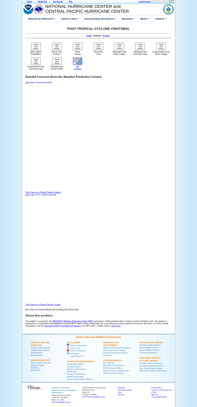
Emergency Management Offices (79, 379)
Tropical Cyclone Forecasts (40, 344)
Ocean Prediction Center (148, 350)
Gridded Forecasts (37, 365)
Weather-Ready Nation (75, 376)
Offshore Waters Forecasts (40, 363)
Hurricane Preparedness (80, 361)
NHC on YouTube (76, 350)
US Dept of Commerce (60, 387)
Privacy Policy (156, 387)
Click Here (116, 326)
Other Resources (112, 360)
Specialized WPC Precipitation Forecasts (62, 326)
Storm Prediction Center (148, 347)
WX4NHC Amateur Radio (112, 373)
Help (119, 392)
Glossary (121, 394)
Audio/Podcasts (36, 352)
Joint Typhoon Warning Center (150, 366)
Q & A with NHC (109, 363)
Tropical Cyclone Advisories (41, 348)
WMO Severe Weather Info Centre (152, 371)
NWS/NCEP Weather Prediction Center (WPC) (73, 321)
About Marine (36, 370)
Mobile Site (42, 1)
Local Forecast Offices (147, 352)
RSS (70, 1)
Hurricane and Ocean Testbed (114, 350)
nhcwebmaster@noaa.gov (61, 402)
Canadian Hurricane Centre (149, 363)
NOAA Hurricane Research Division (116, 348)
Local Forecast (145, 1)
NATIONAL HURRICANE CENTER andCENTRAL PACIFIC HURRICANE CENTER (87, 9)
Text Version (58, 1)
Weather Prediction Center (149, 345)
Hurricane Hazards (74, 366)
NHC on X (73, 348)
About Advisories (37, 355)
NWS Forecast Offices (151, 342)
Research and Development (110, 344)
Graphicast (35, 367)
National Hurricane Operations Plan (116, 370)
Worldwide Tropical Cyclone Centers (150, 359)
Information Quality (124, 390)
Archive (106, 36)
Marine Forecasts (40, 360)
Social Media (73, 342)
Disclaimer (121, 387)
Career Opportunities (159, 397)
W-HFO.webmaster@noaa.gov (93, 397)
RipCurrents (77, 67)
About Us (154, 394)
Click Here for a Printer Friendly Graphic (43, 192)
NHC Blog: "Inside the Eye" (74, 355)
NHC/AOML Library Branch (113, 365)
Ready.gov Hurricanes (75, 374)
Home (29, 1)
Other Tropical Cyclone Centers (150, 368)
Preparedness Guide (74, 364)
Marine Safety (72, 371)
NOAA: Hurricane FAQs (111, 368)
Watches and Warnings (75, 369)
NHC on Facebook (76, 345)
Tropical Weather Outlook (40, 350)
